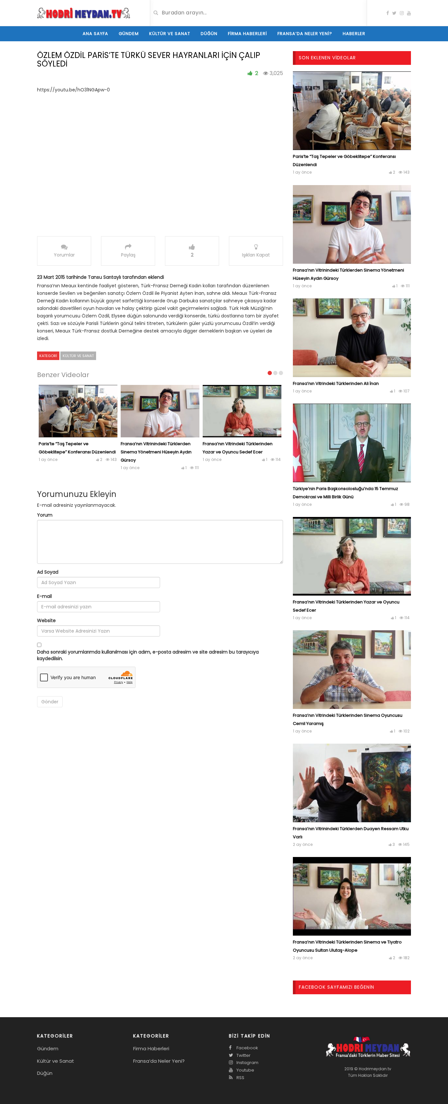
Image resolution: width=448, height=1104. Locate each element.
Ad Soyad (47, 572)
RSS (239, 1078)
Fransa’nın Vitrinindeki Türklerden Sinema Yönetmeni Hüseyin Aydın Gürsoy (156, 452)
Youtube (244, 1070)
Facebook (246, 1048)
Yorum (44, 515)
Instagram (246, 1062)
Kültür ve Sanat (169, 33)
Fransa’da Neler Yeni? (304, 33)
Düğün (209, 33)
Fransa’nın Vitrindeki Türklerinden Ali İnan (336, 383)
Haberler (354, 33)
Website (46, 620)
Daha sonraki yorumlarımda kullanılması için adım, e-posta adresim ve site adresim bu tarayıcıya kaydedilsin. (148, 655)
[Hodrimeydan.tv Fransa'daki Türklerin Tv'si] (83, 12)
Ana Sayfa (95, 33)
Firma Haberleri (247, 33)
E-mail (44, 596)
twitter (243, 1055)
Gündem (129, 33)
